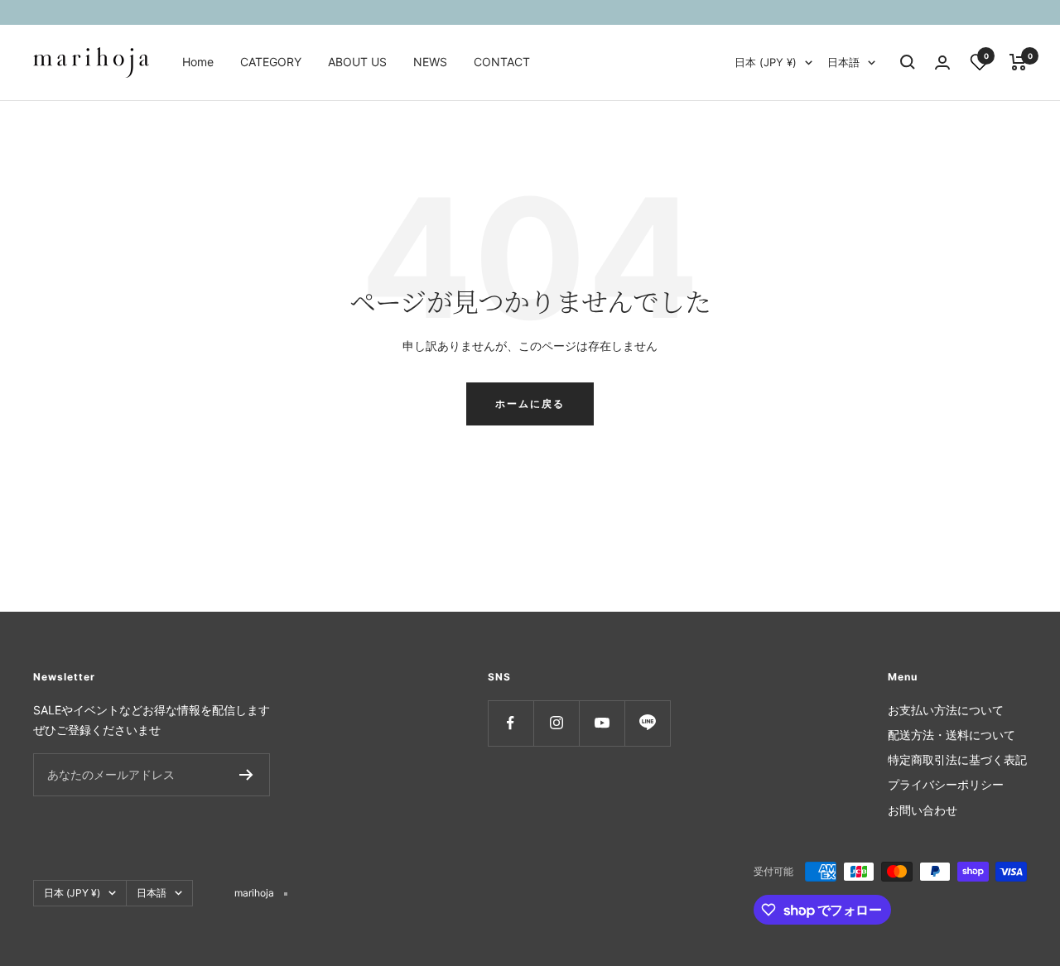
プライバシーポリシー (946, 784)
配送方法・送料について (951, 735)
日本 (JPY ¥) (766, 62)
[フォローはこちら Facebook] (510, 723)
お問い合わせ (922, 810)
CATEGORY (270, 62)
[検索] (907, 62)
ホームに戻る (530, 403)
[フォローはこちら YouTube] (601, 723)
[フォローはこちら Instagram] (556, 723)
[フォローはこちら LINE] (647, 723)
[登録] (246, 775)
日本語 (843, 62)
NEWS (430, 62)
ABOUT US (357, 62)
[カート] (1018, 62)
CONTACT (502, 62)
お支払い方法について (946, 710)
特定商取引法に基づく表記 (957, 759)
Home (198, 62)
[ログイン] (942, 62)
